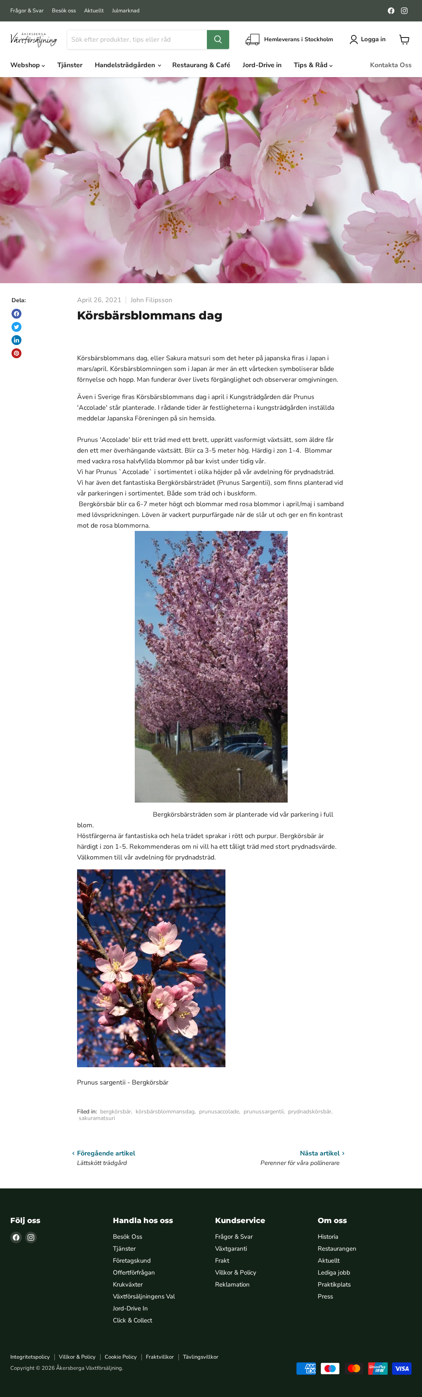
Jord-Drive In (130, 1308)
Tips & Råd (311, 65)
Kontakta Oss (391, 65)
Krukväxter (128, 1284)
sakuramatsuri (97, 1118)
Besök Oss (127, 1237)
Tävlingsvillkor (200, 1357)
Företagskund (132, 1260)
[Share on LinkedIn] (16, 340)
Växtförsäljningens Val (144, 1296)
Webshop (26, 65)
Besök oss (64, 11)
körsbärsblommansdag (165, 1111)
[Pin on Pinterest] (16, 353)
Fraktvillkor (160, 1357)
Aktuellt (94, 11)
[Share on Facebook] (16, 314)
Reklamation (232, 1284)
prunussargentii (264, 1111)
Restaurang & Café (201, 65)
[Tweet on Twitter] (16, 327)
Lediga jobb (334, 1272)
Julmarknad (126, 11)
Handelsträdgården (126, 65)
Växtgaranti (231, 1248)
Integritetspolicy (30, 1357)
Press (325, 1296)
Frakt (222, 1260)
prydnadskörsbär (309, 1111)
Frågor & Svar (27, 11)
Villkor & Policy (235, 1272)
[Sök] (218, 39)
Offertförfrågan (134, 1272)
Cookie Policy (121, 1357)
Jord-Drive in (262, 65)
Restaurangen (337, 1248)
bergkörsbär (115, 1111)
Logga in (373, 39)
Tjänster (69, 65)
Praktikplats (334, 1284)
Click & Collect (132, 1320)
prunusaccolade (219, 1111)
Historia (328, 1237)
